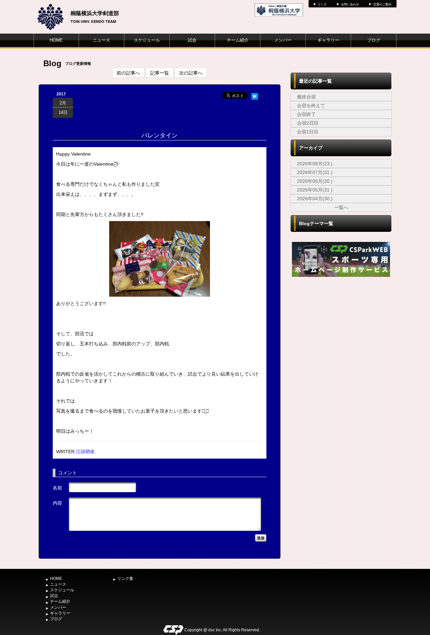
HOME (56, 40)
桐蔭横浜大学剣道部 (95, 13)
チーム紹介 (238, 40)
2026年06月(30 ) (315, 181)
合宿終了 (306, 114)
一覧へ (341, 207)
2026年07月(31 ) (315, 172)
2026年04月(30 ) (315, 198)
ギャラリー (328, 40)
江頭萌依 (85, 451)
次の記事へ (191, 72)
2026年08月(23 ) (315, 163)
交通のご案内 (382, 4)
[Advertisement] (341, 329)
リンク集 (125, 578)
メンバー (283, 40)
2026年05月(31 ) (315, 190)
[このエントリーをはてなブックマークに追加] (254, 95)
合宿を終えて (311, 105)
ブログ (373, 40)
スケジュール (147, 40)
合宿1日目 (307, 131)
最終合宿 (306, 96)
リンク (322, 4)
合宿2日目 (307, 123)
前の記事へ (128, 72)
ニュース (101, 40)
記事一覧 (159, 72)
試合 (192, 40)
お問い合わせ (350, 4)
